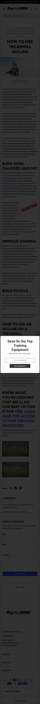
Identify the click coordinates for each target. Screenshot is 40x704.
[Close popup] (38, 333)
